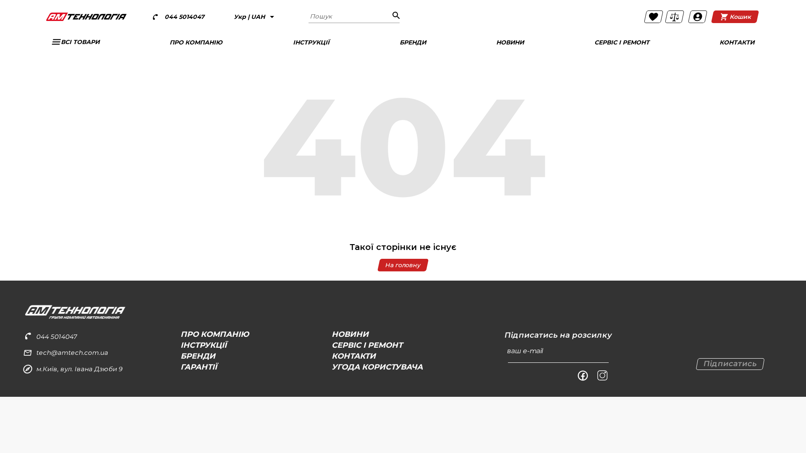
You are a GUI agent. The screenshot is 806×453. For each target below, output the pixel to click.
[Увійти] (697, 16)
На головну (403, 265)
